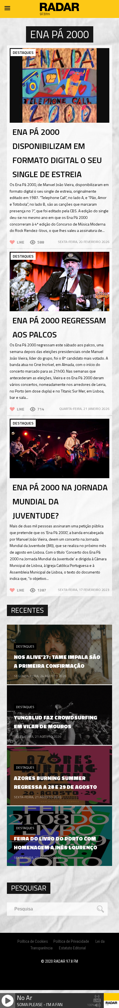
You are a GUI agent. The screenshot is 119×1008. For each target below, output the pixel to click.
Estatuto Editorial (72, 948)
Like (20, 242)
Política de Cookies (32, 941)
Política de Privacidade (71, 941)
